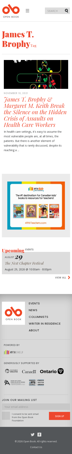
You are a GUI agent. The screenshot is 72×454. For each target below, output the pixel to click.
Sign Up (59, 416)
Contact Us (36, 447)
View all (60, 277)
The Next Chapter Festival (24, 263)
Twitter (33, 435)
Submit (67, 10)
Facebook (39, 435)
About (34, 330)
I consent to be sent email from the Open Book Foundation (25, 417)
